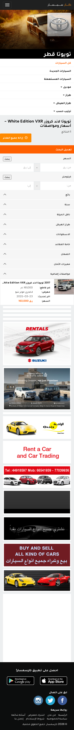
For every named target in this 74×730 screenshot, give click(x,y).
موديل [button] (67, 87)
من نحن (51, 714)
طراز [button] (68, 95)
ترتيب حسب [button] (63, 111)
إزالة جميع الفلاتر (13, 137)
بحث (7, 159)
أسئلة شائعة (18, 714)
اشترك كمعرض (36, 714)
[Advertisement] (37, 631)
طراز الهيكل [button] (63, 103)
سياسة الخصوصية (57, 718)
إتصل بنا (18, 718)
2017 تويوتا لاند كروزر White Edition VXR (25, 282)
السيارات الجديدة (60, 71)
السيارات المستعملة (57, 79)
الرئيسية (62, 714)
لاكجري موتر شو (24, 291)
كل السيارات (63, 62)
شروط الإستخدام (35, 718)
